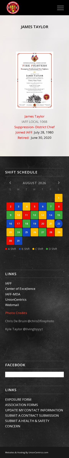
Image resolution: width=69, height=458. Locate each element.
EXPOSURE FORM (18, 399)
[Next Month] (58, 183)
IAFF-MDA (12, 294)
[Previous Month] (10, 183)
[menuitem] (58, 7)
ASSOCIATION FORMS (21, 405)
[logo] (28, 7)
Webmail (12, 305)
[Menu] (58, 7)
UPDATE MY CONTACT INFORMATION (34, 410)
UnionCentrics (15, 299)
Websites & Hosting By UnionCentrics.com (26, 452)
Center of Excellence (20, 288)
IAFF (8, 283)
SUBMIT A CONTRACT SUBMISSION (32, 415)
